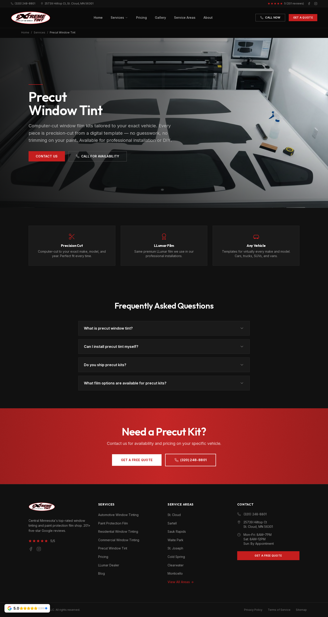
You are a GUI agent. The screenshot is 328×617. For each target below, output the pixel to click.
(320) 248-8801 (25, 3)
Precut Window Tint (112, 548)
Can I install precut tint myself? (111, 346)
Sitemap (301, 609)
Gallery (160, 17)
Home (98, 17)
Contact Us (47, 156)
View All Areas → (181, 582)
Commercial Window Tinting (118, 540)
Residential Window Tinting (118, 531)
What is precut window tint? (108, 328)
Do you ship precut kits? (105, 365)
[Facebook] (309, 3)
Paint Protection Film (113, 523)
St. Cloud (174, 515)
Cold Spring (176, 557)
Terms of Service (279, 609)
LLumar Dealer (108, 565)
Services (117, 17)
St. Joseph (175, 548)
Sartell (172, 523)
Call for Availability (100, 156)
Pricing (141, 17)
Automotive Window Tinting (118, 515)
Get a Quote (303, 17)
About (208, 17)
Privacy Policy (253, 609)
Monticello (175, 573)
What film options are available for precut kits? (125, 383)
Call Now (272, 17)
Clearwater (176, 565)
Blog (101, 573)
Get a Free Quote (137, 460)
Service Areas (184, 17)
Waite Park (175, 540)
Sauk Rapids (177, 531)
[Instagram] (315, 3)
